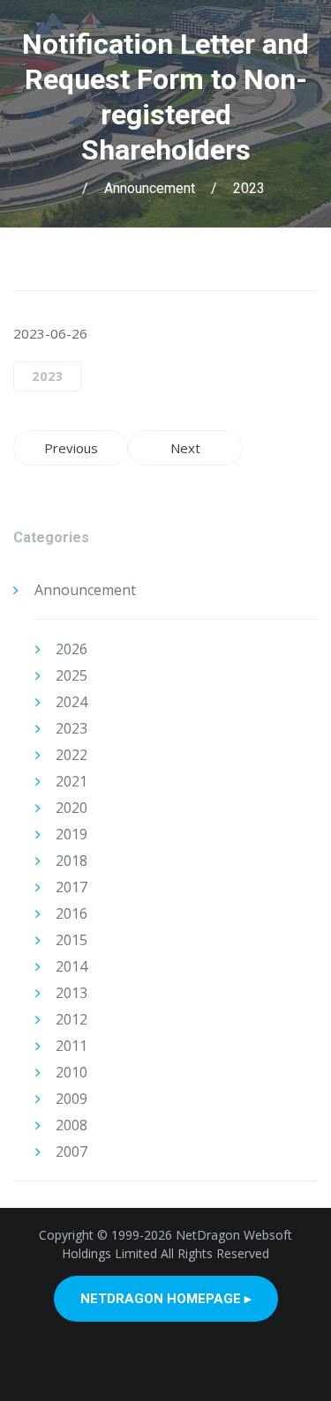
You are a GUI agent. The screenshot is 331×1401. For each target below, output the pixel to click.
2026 (71, 649)
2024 (71, 702)
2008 (71, 1125)
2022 (71, 754)
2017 (71, 887)
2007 (71, 1151)
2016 (71, 913)
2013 (71, 992)
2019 (71, 834)
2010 (71, 1072)
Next (185, 448)
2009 (71, 1098)
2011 (71, 1045)
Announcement (149, 188)
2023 (249, 188)
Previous (71, 448)
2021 (71, 781)
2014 (71, 966)
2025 (71, 675)
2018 (71, 860)
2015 (71, 940)
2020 (71, 807)
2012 (71, 1019)
